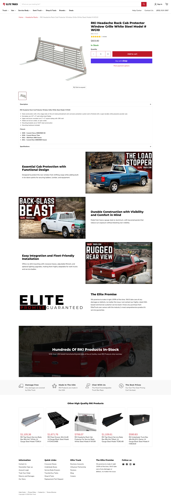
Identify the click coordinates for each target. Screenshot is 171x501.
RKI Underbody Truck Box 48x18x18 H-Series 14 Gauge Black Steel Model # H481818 (139, 440)
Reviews (73, 470)
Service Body (23, 10)
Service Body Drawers (52, 470)
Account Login (24, 470)
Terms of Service (51, 492)
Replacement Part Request (54, 479)
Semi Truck (37, 10)
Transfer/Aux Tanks (51, 473)
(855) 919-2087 (162, 10)
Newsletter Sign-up (26, 467)
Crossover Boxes (51, 464)
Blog (72, 473)
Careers (73, 476)
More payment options (122, 66)
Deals (71, 10)
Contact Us (149, 10)
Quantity (94, 49)
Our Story (22, 479)
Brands (62, 10)
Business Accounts (77, 464)
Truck (4, 10)
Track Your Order (24, 473)
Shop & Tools (51, 10)
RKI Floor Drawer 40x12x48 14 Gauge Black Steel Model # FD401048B (58, 439)
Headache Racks (31, 17)
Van (13, 10)
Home (21, 17)
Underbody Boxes (51, 467)
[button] (85, 104)
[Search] (144, 4)
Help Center (137, 10)
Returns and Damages (26, 476)
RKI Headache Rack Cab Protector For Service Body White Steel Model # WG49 (85, 439)
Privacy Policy (32, 492)
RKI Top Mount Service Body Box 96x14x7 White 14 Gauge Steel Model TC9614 (31, 439)
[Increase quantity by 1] (108, 54)
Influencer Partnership (78, 467)
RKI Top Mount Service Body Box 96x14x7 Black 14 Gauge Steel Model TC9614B (113, 439)
